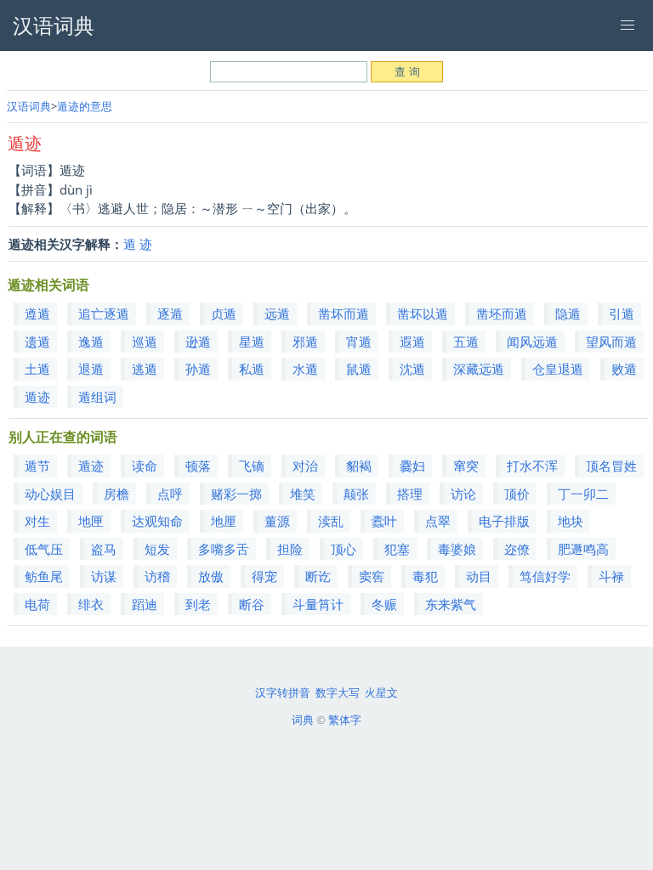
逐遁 (170, 313)
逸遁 (91, 341)
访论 (463, 493)
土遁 (37, 368)
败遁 (624, 368)
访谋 (103, 576)
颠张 (356, 493)
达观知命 (157, 520)
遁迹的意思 (84, 106)
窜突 (466, 465)
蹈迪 (144, 604)
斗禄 (611, 576)
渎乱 (331, 520)
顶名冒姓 (611, 465)
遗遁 (37, 341)
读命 (144, 465)
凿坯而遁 (501, 313)
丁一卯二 (583, 493)
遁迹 (37, 396)
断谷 (251, 604)
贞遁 (223, 313)
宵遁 (359, 341)
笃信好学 (545, 576)
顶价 (517, 493)
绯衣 (91, 604)
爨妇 (412, 465)
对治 (305, 465)
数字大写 (337, 692)
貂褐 (359, 465)
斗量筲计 (318, 604)
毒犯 (425, 576)
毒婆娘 (457, 548)
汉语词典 (29, 106)
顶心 (343, 548)
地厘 (223, 520)
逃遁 (144, 368)
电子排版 (504, 520)
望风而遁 (611, 341)
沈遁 (412, 368)
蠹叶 (384, 520)
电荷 (37, 604)
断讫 (318, 576)
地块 (570, 520)
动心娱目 (50, 493)
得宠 (264, 576)
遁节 (37, 465)
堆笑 (302, 493)
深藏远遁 (478, 368)
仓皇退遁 (557, 368)
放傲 (211, 576)
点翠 (438, 520)
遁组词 (97, 396)
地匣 (91, 520)
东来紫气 (450, 604)
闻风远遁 (532, 341)
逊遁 (198, 341)
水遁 (305, 368)
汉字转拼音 (282, 692)
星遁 (251, 341)
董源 (277, 520)
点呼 (170, 493)
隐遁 (568, 313)
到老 (198, 604)
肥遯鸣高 (583, 548)
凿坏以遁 (422, 313)
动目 (478, 576)
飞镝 (251, 465)
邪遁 (305, 341)
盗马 (103, 548)
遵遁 (37, 313)
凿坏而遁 (343, 313)
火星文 (381, 692)
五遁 (466, 341)
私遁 (251, 368)
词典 (303, 719)
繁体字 (344, 719)
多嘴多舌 (223, 548)
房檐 (116, 493)
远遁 (277, 313)
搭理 (410, 493)
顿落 (198, 465)
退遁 (91, 368)
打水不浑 (532, 465)
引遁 (621, 313)
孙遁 (198, 368)
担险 (290, 548)
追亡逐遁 (103, 313)
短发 (157, 548)
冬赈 (384, 604)
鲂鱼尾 (44, 576)
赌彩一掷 (236, 493)
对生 (37, 520)
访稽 (157, 576)
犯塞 (397, 548)
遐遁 (412, 341)
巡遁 (144, 341)
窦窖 (371, 576)
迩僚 (517, 548)
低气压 (44, 548)
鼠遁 (359, 368)
